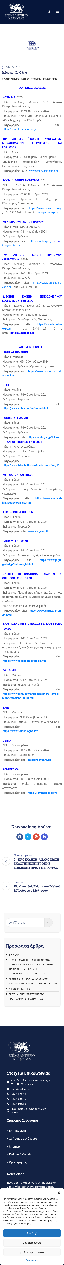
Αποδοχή (32, 1233)
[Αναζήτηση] (48, 922)
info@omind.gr (11, 245)
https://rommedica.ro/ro (42, 792)
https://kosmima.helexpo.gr (19, 129)
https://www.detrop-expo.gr (45, 208)
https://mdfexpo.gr (41, 241)
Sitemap (14, 1146)
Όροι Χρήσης (32, 1260)
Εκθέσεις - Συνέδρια (14, 72)
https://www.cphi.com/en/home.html (25, 408)
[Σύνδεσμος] (19, 836)
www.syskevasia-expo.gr (43, 171)
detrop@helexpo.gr (48, 212)
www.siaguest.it (38, 531)
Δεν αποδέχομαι (32, 1242)
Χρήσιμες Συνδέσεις (23, 1138)
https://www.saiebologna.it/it (20, 731)
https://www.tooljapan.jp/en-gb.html (25, 660)
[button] (59, 1192)
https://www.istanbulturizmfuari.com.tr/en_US (31, 465)
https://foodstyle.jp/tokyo (43, 437)
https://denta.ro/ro (39, 759)
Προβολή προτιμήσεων (32, 1252)
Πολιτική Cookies (21, 1154)
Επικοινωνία (17, 1130)
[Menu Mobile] (57, 12)
